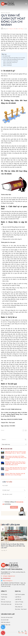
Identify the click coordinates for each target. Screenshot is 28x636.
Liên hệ (3, 599)
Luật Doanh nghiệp (20, 594)
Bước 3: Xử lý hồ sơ (7, 63)
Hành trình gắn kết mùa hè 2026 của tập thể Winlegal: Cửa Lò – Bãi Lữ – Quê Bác (15, 452)
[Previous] (1, 539)
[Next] (26, 539)
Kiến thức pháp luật (5, 12)
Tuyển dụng (4, 597)
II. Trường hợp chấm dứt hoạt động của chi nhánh (13, 57)
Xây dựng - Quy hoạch (21, 609)
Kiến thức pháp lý (5, 622)
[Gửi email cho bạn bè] (26, 29)
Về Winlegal (4, 594)
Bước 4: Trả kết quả (7, 65)
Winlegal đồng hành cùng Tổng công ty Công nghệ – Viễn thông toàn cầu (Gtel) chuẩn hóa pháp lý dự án (15, 463)
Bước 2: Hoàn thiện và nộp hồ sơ (10, 62)
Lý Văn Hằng (20, 28)
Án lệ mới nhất (4, 620)
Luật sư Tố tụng (19, 601)
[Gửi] (25, 439)
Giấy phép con (18, 606)
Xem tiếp (3, 550)
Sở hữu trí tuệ (18, 604)
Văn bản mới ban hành (7, 617)
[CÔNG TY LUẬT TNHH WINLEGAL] (8, 4)
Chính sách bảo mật (6, 604)
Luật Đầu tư (18, 597)
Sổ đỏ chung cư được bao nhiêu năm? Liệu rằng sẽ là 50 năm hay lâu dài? (13, 545)
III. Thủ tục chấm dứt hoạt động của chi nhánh (12, 59)
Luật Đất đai (18, 599)
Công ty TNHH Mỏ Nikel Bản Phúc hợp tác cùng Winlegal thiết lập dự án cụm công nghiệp (16, 469)
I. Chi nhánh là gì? (6, 56)
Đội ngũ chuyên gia (6, 601)
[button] (26, 3)
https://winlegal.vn (7, 580)
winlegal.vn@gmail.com (9, 576)
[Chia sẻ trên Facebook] (24, 29)
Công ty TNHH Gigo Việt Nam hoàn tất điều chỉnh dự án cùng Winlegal (15, 474)
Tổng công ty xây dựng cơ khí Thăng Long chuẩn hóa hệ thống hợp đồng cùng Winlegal (15, 457)
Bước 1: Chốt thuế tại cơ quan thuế (10, 60)
